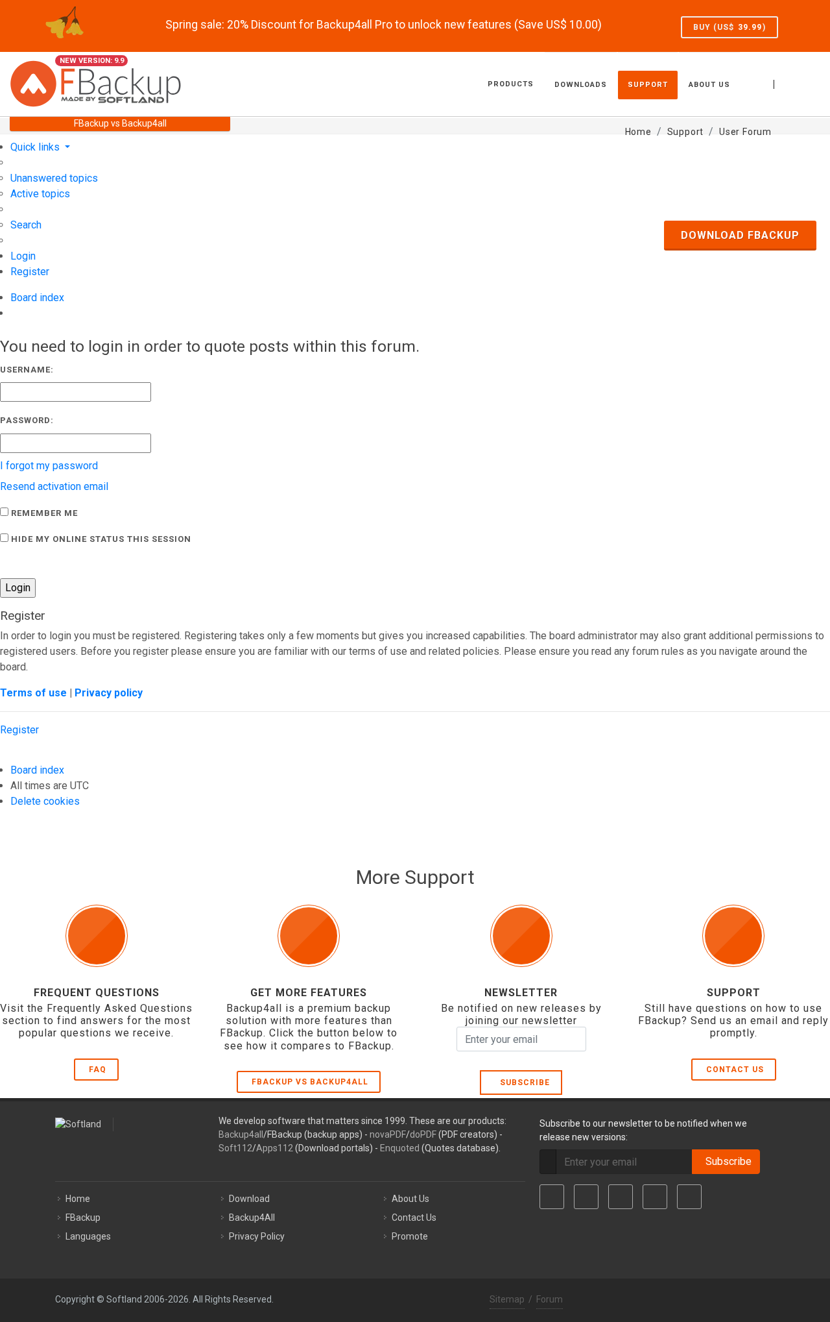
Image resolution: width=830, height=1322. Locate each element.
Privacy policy (109, 693)
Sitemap (507, 1299)
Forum (549, 1299)
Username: (27, 369)
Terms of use (33, 693)
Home (77, 1198)
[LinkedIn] (620, 1196)
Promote (410, 1236)
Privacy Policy (257, 1236)
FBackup (83, 1217)
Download (249, 1198)
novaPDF (388, 1134)
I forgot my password (49, 465)
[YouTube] (655, 1196)
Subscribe (522, 1082)
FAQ (97, 1069)
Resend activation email (54, 486)
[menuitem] (54, 178)
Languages (88, 1236)
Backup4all (241, 1134)
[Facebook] (552, 1196)
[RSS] (689, 1196)
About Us (410, 1198)
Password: (27, 420)
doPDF (423, 1134)
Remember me (43, 513)
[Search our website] (806, 82)
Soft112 (235, 1148)
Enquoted (400, 1148)
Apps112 (274, 1148)
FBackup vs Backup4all (310, 1081)
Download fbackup (740, 235)
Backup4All (252, 1217)
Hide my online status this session (99, 539)
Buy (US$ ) (729, 27)
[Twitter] (586, 1196)
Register (19, 730)
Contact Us (735, 1069)
